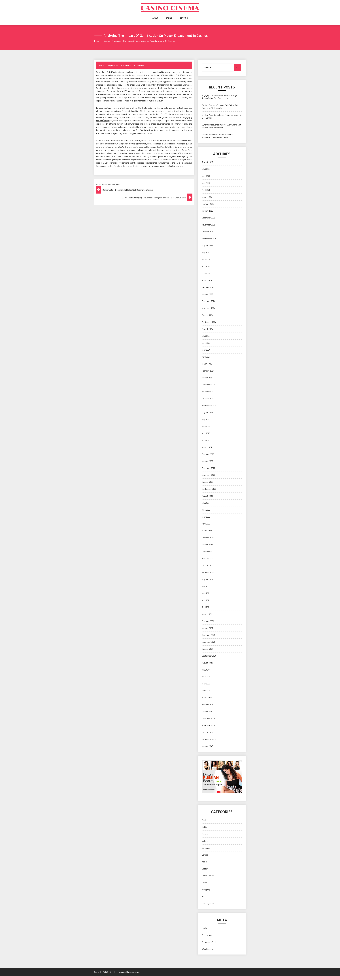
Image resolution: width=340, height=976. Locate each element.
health (204, 861)
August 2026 (207, 162)
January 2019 (207, 746)
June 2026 (206, 176)
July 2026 (205, 169)
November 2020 (208, 641)
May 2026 (206, 183)
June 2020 (206, 676)
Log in (204, 928)
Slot (203, 896)
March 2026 (207, 196)
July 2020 (205, 669)
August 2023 (207, 412)
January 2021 (207, 628)
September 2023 (209, 405)
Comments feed (209, 942)
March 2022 (207, 530)
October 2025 (207, 231)
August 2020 (207, 662)
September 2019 (209, 739)
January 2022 (207, 544)
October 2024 (207, 315)
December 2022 (208, 468)
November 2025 (208, 224)
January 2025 (207, 294)
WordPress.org (208, 949)
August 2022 (207, 495)
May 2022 (206, 516)
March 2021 (207, 614)
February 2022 (208, 537)
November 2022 (208, 475)
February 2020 (208, 704)
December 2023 (208, 384)
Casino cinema (170, 7)
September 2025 (209, 238)
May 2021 (206, 600)
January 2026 (207, 210)
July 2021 (205, 586)
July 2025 (205, 252)
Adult (155, 18)
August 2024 (207, 329)
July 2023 (205, 419)
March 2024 (207, 363)
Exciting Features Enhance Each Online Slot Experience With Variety (220, 107)
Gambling (206, 847)
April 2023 (206, 440)
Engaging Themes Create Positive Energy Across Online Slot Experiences (219, 97)
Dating (204, 840)
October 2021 (207, 565)
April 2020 (206, 690)
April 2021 (206, 607)
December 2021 (208, 551)
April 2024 (206, 356)
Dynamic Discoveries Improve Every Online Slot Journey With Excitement (221, 126)
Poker (204, 882)
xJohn (103, 65)
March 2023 (207, 447)
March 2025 (207, 280)
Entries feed (207, 935)
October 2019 (207, 732)
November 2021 (208, 558)
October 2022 (207, 481)
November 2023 (208, 391)
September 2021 (209, 572)
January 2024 (207, 377)
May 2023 (206, 433)
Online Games (208, 875)
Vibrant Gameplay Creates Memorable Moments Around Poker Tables (218, 136)
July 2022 (205, 502)
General (205, 854)
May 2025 (206, 266)
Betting (184, 18)
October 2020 (207, 648)
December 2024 (208, 301)
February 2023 (208, 454)
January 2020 (207, 711)
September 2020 (209, 655)
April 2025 (206, 273)
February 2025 (208, 287)
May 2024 (206, 349)
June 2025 (206, 259)
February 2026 (208, 203)
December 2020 (208, 635)
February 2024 (208, 370)
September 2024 (209, 322)
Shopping (206, 889)
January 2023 (207, 461)
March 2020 (207, 697)
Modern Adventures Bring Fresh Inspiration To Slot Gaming (221, 116)
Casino (169, 18)
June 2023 (206, 426)
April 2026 (206, 190)
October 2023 (207, 398)
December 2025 (208, 217)
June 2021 (206, 593)
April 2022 (206, 523)
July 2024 (205, 336)
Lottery (205, 868)
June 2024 (206, 342)
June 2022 (206, 509)
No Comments (138, 65)
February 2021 (208, 621)
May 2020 (206, 683)
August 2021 (207, 579)
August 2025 (207, 245)
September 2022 (209, 489)
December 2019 (208, 718)
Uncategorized (208, 903)
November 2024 (208, 308)
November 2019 (208, 725)
